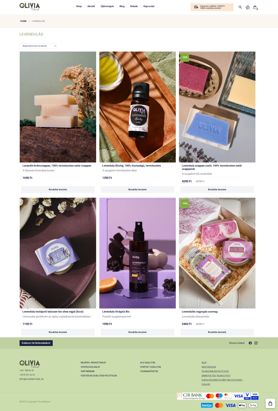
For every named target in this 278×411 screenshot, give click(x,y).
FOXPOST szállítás (150, 367)
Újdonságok (107, 6)
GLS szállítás (147, 362)
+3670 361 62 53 (27, 375)
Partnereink (88, 371)
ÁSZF (204, 362)
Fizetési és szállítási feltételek (99, 376)
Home (23, 21)
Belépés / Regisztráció (93, 362)
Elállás (206, 384)
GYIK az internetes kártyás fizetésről (222, 380)
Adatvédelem (209, 367)
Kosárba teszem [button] (58, 189)
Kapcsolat (148, 6)
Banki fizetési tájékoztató (216, 376)
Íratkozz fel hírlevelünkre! (36, 343)
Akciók (91, 6)
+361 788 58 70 (27, 370)
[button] (270, 403)
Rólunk (134, 6)
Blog (122, 6)
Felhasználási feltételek (215, 371)
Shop (79, 6)
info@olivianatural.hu (32, 379)
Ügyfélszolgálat (90, 367)
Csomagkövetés (149, 371)
